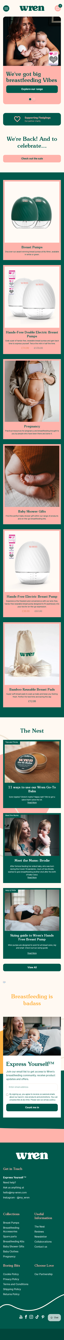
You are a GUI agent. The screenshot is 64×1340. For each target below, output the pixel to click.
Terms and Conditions (15, 1284)
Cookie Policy (11, 1274)
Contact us (40, 1247)
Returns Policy (11, 1294)
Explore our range (32, 89)
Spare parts (10, 1236)
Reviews (39, 1231)
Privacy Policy (11, 1279)
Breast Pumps (11, 1223)
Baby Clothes (10, 1251)
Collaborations (43, 1241)
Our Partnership (43, 1274)
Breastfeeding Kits (13, 1241)
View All (32, 967)
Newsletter (40, 1236)
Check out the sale (32, 158)
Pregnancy (9, 1256)
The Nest (39, 1226)
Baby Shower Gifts (13, 1246)
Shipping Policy (12, 1289)
